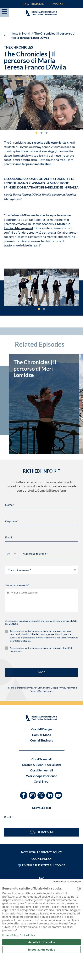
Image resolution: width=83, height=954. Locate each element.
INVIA (41, 672)
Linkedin (50, 793)
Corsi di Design (41, 729)
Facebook (24, 793)
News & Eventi (20, 33)
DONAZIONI (57, 3)
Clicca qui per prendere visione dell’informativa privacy (32, 620)
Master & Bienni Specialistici (41, 764)
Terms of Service (38, 690)
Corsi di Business (41, 740)
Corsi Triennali (41, 759)
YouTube (59, 793)
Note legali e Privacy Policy (41, 852)
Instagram (33, 793)
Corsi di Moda (41, 735)
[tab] (36, 133)
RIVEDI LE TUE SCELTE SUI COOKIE (43, 865)
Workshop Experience (41, 776)
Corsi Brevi (41, 781)
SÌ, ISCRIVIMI (45, 832)
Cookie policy (41, 858)
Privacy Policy (65, 687)
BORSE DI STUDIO (33, 3)
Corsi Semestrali (41, 770)
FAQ (41, 878)
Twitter (41, 793)
